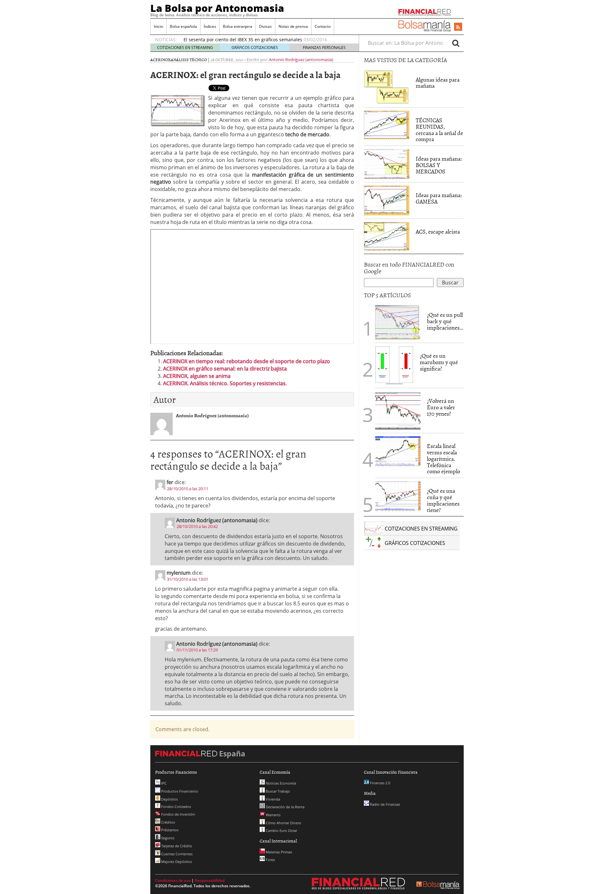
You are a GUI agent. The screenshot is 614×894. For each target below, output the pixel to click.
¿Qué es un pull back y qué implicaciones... (445, 321)
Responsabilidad (209, 880)
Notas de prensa (293, 26)
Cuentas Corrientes (176, 853)
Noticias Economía (280, 783)
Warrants (272, 814)
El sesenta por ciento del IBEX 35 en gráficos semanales (243, 39)
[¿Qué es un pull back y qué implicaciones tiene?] (398, 321)
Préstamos (169, 829)
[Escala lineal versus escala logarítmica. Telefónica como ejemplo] (398, 450)
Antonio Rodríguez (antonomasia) (301, 59)
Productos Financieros (179, 791)
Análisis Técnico (189, 59)
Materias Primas (278, 852)
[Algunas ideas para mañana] (386, 86)
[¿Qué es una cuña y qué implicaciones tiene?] (398, 495)
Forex (270, 859)
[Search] (455, 42)
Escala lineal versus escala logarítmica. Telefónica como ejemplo (443, 458)
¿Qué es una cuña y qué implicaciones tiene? (443, 500)
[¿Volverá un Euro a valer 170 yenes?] (398, 410)
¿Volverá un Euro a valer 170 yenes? (441, 407)
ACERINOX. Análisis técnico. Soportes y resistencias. (225, 383)
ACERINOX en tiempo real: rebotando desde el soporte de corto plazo (246, 361)
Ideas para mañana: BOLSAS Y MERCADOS (439, 165)
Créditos (167, 822)
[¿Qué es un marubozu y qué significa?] (394, 365)
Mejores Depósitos (176, 861)
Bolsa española (183, 26)
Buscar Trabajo (277, 791)
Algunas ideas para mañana (438, 82)
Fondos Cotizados (175, 806)
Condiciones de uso (173, 880)
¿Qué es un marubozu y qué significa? (439, 362)
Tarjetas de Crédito (176, 845)
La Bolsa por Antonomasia (217, 8)
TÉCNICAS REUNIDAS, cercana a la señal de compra (439, 129)
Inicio (158, 26)
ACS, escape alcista (438, 231)
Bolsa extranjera (237, 26)
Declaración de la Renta (284, 806)
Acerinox (160, 59)
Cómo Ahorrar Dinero (283, 822)
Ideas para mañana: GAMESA (439, 198)
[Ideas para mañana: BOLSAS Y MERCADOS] (386, 163)
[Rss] (458, 27)
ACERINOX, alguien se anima (197, 375)
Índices (210, 26)
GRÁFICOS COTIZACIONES (255, 47)
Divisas (265, 26)
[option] (265, 39)
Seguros (167, 837)
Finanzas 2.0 (379, 782)
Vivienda (272, 799)
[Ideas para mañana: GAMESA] (386, 200)
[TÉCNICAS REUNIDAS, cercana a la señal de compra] (386, 124)
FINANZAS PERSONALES (324, 47)
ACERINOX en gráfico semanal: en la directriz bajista (225, 368)
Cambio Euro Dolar (281, 830)
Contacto (323, 26)
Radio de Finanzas (384, 804)
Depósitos (169, 799)
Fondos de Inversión (177, 814)
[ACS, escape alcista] (386, 235)
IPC (163, 783)
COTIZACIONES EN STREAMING (185, 47)
